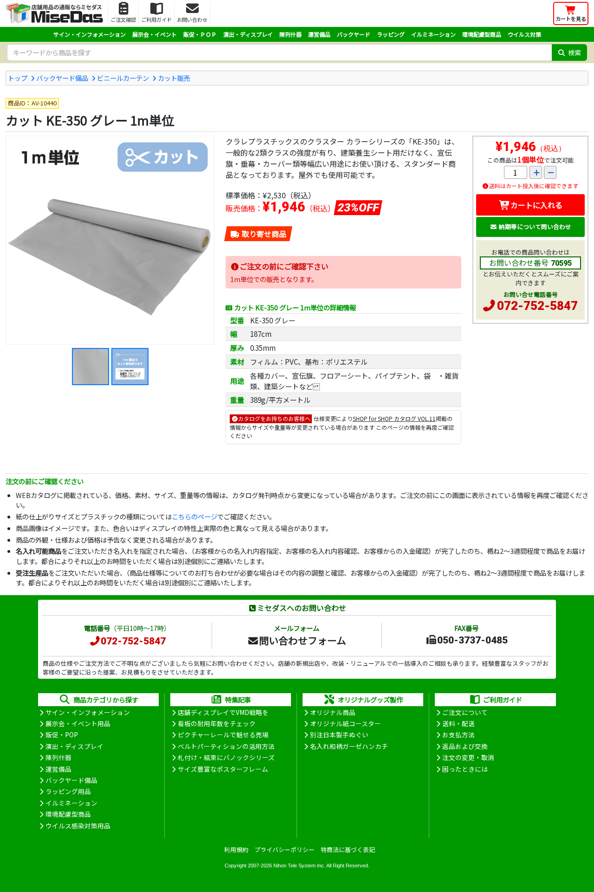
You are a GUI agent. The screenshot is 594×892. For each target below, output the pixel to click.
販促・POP (61, 734)
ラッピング (391, 34)
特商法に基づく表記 (348, 849)
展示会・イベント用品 (77, 723)
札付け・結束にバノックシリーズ (226, 757)
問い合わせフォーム (302, 640)
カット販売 (174, 78)
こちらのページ (194, 516)
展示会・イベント (154, 34)
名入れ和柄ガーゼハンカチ (349, 746)
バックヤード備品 (62, 78)
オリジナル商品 (332, 712)
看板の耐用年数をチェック (217, 723)
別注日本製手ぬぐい (339, 734)
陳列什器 (290, 34)
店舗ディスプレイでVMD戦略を (223, 712)
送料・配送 (458, 723)
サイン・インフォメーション (89, 34)
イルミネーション (433, 34)
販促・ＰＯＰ (200, 34)
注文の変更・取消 (468, 757)
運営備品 (319, 34)
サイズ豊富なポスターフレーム (223, 769)
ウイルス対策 (524, 34)
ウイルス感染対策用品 (77, 825)
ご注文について (465, 712)
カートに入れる (536, 204)
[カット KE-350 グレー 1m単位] (110, 240)
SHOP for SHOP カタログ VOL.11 (394, 418)
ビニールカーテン (123, 78)
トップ (17, 78)
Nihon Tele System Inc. (299, 865)
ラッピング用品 (68, 791)
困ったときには (465, 769)
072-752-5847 (537, 306)
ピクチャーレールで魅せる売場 (223, 734)
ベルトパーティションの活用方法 (226, 746)
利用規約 (236, 849)
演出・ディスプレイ (248, 34)
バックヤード (353, 34)
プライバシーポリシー (284, 849)
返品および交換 (465, 746)
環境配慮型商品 (481, 34)
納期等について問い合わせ (535, 226)
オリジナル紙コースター (345, 723)
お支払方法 (458, 734)
